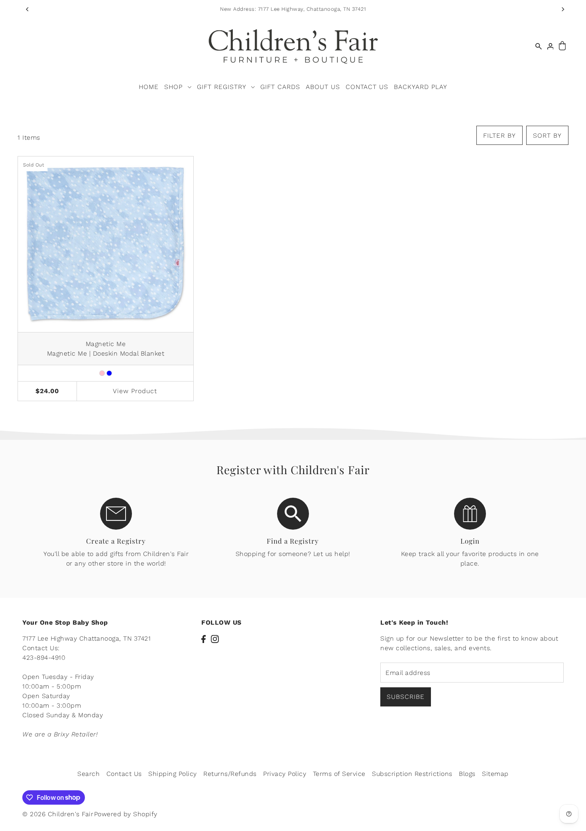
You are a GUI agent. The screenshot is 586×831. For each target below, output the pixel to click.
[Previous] (27, 9)
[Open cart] (562, 46)
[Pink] (102, 373)
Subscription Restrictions (412, 774)
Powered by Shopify (125, 814)
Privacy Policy (284, 774)
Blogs (467, 774)
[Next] (562, 9)
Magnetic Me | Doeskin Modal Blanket (106, 353)
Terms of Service (339, 774)
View (135, 391)
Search (88, 774)
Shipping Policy (172, 774)
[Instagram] (215, 638)
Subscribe (406, 696)
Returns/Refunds (230, 774)
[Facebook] (203, 638)
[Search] (539, 46)
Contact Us (124, 774)
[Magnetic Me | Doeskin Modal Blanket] (105, 244)
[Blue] (109, 373)
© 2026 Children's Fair (57, 814)
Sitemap (495, 774)
